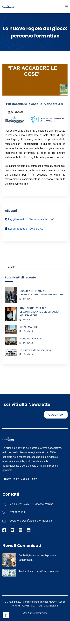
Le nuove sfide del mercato (35, 350)
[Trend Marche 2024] (11, 340)
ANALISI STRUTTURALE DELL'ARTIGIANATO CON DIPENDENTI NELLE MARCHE (41, 312)
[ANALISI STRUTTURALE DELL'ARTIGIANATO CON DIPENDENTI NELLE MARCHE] (11, 313)
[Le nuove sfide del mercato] (11, 351)
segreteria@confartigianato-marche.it (31, 520)
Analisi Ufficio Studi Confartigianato (39, 571)
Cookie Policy (29, 478)
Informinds (41, 613)
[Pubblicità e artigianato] (9, 561)
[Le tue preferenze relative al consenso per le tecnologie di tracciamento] (6, 615)
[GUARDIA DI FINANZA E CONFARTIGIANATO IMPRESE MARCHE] (11, 294)
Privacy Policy (10, 478)
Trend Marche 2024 (31, 338)
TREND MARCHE (29, 327)
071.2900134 (17, 512)
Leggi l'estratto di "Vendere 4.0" (26, 228)
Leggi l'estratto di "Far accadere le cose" (31, 219)
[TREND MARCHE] (11, 329)
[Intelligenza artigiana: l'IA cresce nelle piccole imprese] (9, 572)
